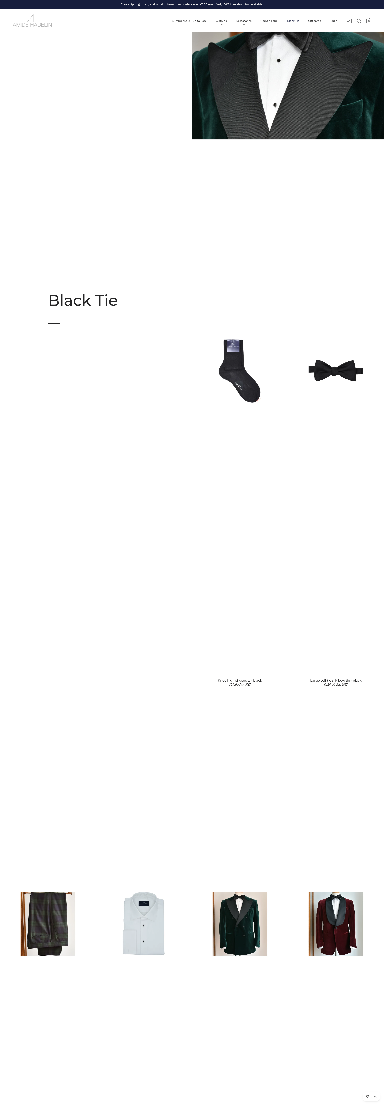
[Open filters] (350, 21)
